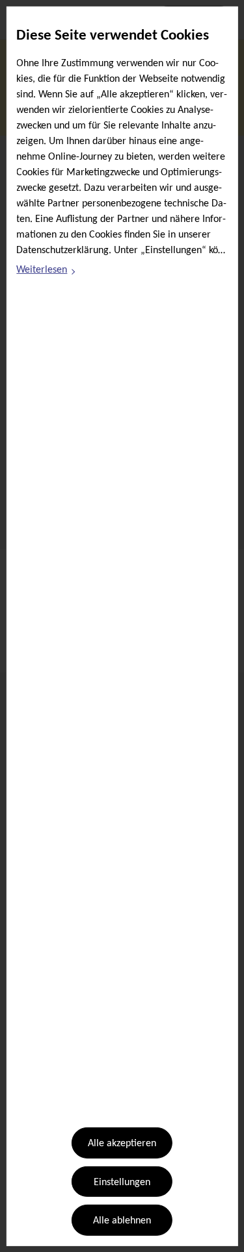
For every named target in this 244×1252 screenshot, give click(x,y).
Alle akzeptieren (122, 1143)
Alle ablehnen (122, 1221)
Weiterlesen (46, 272)
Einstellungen (122, 1182)
